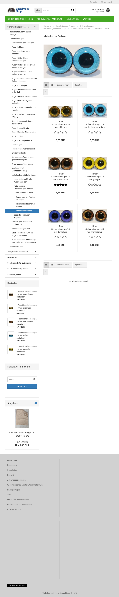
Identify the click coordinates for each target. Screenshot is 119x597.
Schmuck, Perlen (14, 274)
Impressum (12, 465)
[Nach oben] (111, 592)
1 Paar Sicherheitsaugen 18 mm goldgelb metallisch (94, 177)
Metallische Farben (24, 211)
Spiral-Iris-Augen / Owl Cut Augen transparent (22, 234)
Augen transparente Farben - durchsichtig (23, 122)
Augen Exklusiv (18, 47)
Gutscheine (12, 470)
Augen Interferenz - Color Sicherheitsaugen (22, 73)
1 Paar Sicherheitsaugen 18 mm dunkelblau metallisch (60, 229)
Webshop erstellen (50, 593)
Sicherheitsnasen (17, 246)
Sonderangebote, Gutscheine (19, 263)
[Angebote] (36, 403)
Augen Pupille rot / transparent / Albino (24, 115)
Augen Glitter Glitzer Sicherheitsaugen (20, 59)
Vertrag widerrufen (17, 585)
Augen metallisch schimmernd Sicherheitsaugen (24, 79)
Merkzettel (107, 2)
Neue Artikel (73, 19)
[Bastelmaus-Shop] (18, 10)
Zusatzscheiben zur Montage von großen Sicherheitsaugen (24, 241)
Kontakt (10, 475)
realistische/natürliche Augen (24, 175)
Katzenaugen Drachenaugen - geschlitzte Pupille (24, 158)
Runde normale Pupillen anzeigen (25, 198)
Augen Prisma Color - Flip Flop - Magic (24, 108)
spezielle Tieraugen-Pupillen (22, 216)
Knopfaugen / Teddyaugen (22, 164)
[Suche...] (72, 10)
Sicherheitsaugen (17, 39)
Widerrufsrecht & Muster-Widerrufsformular (25, 485)
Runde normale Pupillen (23, 193)
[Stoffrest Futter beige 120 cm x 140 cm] (22, 418)
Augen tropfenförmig (20, 128)
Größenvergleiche (19, 153)
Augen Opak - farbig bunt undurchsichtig (22, 101)
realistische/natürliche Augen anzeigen (23, 180)
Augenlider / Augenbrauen (22, 140)
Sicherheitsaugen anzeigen (23, 43)
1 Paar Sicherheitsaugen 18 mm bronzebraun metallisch (60, 177)
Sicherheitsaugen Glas (21, 228)
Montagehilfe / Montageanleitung (19, 169)
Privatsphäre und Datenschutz (19, 504)
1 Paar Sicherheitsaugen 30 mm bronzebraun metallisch (94, 229)
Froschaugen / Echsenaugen (23, 149)
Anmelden (22, 386)
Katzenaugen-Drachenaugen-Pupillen (23, 187)
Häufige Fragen (13, 490)
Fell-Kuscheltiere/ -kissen (17, 269)
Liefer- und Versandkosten (18, 500)
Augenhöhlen (17, 136)
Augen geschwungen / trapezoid (21, 52)
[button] (46, 85)
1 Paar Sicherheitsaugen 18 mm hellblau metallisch (94, 124)
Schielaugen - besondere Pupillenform (22, 223)
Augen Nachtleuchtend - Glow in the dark (24, 90)
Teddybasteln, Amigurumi (49, 19)
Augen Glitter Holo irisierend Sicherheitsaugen (23, 66)
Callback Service (14, 509)
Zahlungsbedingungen (16, 480)
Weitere (87, 19)
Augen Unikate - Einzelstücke (24, 132)
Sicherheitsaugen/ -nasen (20, 19)
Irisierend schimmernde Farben (26, 205)
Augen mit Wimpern (20, 85)
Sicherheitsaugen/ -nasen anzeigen (20, 33)
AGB (9, 495)
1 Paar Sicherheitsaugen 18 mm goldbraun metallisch (60, 124)
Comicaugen (17, 145)
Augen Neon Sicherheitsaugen (24, 96)
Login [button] (94, 2)
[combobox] (63, 85)
